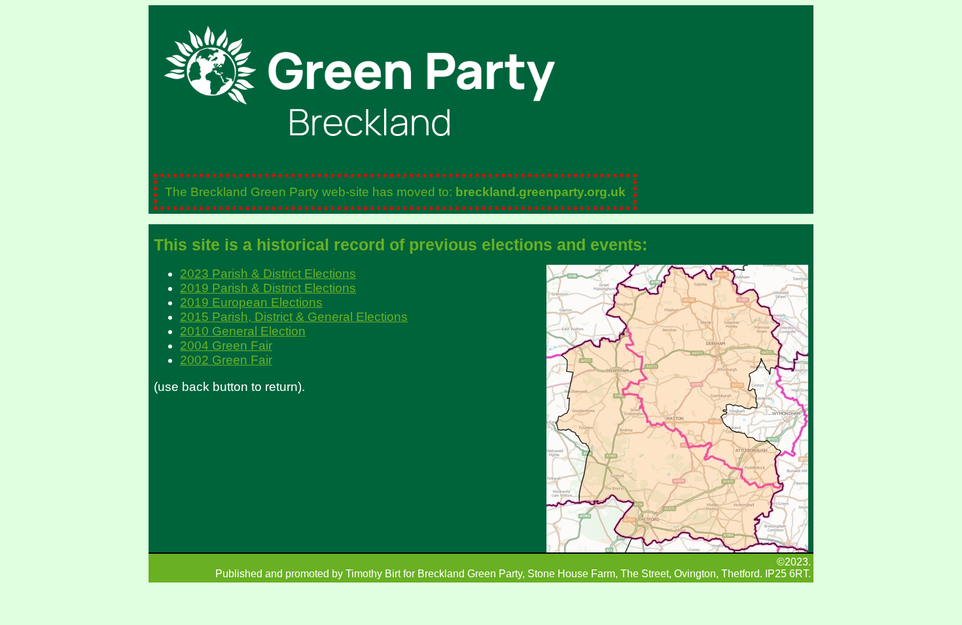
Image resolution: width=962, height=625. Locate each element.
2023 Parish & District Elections (268, 273)
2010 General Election (243, 331)
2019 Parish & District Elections (268, 288)
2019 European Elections (251, 302)
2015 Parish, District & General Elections (294, 317)
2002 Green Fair (226, 360)
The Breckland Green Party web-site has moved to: (395, 192)
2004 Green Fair (226, 345)
